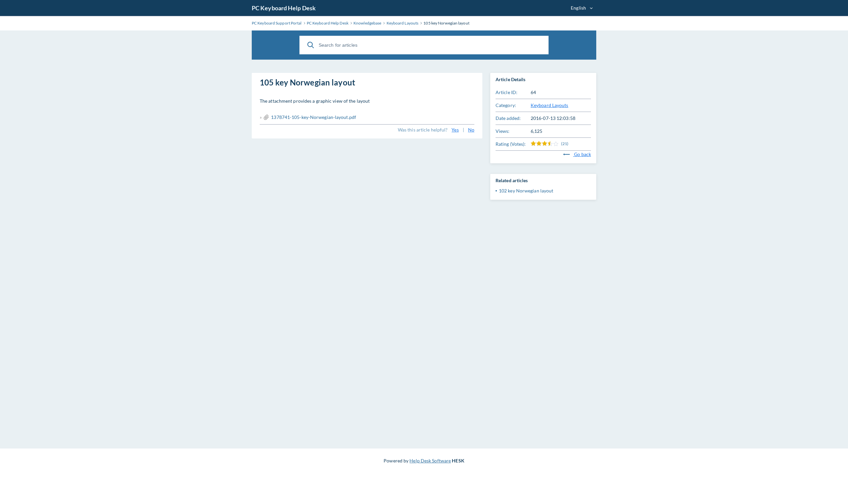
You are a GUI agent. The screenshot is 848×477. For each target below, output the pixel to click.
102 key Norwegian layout (526, 190)
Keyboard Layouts (549, 105)
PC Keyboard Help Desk (284, 8)
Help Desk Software (430, 460)
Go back (582, 154)
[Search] (310, 45)
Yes (454, 129)
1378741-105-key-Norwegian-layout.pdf (313, 117)
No (471, 129)
